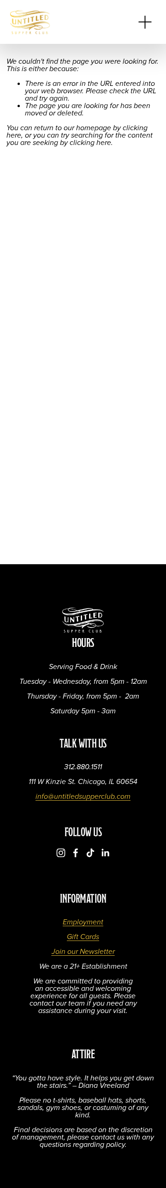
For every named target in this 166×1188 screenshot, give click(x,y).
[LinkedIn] (105, 852)
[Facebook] (75, 852)
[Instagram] (60, 852)
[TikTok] (90, 852)
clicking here (90, 143)
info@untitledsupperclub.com (83, 797)
